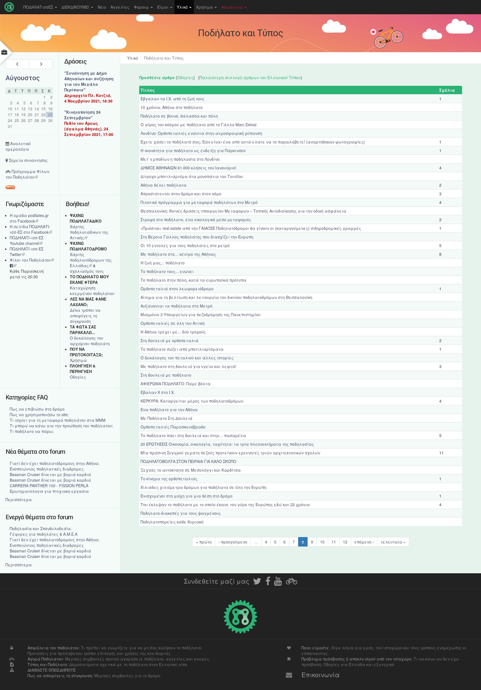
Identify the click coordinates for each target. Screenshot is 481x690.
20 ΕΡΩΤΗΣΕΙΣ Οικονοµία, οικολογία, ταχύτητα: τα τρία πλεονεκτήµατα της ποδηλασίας (227, 444)
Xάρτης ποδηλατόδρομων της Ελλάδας (91, 260)
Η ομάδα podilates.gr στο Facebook (29, 218)
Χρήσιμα (205, 7)
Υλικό (183, 7)
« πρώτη (204, 542)
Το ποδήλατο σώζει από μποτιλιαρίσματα (182, 349)
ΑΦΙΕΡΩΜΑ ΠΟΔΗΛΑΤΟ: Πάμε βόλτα (175, 383)
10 (322, 542)
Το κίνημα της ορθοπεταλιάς (169, 478)
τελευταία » (393, 542)
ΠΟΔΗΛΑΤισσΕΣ (38, 7)
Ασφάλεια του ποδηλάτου (53, 647)
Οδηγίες (185, 77)
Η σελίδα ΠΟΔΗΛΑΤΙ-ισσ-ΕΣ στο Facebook (31, 229)
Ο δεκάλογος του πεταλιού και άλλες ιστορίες (187, 357)
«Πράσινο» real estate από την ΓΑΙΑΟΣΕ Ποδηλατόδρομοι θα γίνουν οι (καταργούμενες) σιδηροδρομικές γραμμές (251, 228)
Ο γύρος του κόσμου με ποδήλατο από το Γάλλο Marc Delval (198, 124)
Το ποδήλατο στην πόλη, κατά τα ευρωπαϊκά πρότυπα (193, 280)
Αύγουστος (23, 78)
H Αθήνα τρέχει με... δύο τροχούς (173, 332)
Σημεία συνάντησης (28, 160)
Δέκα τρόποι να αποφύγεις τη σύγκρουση (85, 315)
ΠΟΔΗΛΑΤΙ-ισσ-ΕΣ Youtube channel (26, 240)
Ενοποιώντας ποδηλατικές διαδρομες (47, 469)
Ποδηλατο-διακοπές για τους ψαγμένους (181, 513)
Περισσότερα (19, 499)
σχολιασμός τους (87, 271)
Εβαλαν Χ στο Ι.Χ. (158, 392)
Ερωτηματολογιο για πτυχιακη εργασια (49, 491)
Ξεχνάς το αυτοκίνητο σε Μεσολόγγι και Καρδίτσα (191, 470)
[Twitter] (257, 583)
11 (334, 542)
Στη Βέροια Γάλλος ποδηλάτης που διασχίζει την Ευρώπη (197, 237)
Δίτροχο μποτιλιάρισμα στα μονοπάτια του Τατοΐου (192, 176)
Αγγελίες (120, 7)
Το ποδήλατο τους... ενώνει (167, 271)
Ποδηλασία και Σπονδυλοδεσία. (41, 528)
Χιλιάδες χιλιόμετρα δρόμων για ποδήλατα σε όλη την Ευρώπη (203, 487)
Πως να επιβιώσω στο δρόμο (37, 409)
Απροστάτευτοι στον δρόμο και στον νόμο (181, 193)
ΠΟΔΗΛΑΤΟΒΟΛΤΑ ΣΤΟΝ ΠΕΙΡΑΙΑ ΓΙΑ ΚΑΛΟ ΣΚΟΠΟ (188, 461)
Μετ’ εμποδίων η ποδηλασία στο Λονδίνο (180, 159)
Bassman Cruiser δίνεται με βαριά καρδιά (50, 474)
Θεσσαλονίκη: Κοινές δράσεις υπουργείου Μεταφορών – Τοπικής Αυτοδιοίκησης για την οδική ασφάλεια (243, 211)
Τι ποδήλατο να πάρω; (32, 431)
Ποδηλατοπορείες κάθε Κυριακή (172, 522)
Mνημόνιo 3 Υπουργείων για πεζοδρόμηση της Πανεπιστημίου (201, 314)
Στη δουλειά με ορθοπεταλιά (169, 340)
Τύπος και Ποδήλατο (47, 664)
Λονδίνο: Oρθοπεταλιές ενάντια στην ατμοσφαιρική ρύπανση (201, 133)
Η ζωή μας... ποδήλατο (163, 262)
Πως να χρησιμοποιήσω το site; (39, 414)
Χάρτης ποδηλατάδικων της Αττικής (89, 232)
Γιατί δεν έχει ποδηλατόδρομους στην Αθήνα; (54, 463)
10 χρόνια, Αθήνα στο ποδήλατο (172, 107)
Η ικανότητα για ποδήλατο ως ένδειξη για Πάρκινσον (193, 150)
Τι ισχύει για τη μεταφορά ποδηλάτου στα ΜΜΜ (57, 420)
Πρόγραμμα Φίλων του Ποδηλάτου (27, 174)
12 (345, 542)
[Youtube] (278, 583)
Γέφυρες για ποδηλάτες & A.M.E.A (43, 534)
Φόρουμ (142, 7)
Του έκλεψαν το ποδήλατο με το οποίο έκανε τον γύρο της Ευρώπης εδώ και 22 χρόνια (225, 504)
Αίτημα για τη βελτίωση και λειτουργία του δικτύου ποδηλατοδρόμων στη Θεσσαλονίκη (226, 297)
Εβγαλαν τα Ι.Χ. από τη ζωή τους (172, 98)
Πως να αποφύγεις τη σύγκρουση (60, 675)
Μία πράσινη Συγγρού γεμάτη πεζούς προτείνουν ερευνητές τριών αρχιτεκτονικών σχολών (230, 452)
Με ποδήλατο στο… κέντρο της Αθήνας (178, 254)
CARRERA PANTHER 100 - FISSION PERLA (49, 485)
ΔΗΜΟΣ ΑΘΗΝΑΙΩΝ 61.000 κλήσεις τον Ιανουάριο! (188, 167)
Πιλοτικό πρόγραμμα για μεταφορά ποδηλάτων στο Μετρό (199, 202)
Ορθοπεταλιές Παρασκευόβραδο (173, 427)
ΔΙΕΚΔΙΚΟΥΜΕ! (76, 7)
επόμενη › (364, 542)
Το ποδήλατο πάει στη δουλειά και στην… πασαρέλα (193, 435)
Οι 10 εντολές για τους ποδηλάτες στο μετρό (185, 245)
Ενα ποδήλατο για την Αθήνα (169, 409)
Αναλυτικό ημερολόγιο (18, 146)
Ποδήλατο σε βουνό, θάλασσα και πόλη (179, 116)
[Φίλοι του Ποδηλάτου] (291, 583)
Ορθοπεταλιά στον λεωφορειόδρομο (177, 288)
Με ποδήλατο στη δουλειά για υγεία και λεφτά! (188, 366)
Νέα (102, 7)
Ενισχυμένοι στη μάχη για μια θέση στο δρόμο (186, 496)
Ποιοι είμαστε (315, 647)
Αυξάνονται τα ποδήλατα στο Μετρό (176, 306)
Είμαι (163, 7)
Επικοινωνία (320, 674)
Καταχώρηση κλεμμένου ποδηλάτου (92, 290)
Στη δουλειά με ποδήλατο (166, 375)
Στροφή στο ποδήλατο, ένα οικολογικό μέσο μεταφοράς (196, 219)
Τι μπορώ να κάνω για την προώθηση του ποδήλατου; (61, 425)
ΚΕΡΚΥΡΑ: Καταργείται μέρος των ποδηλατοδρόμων (192, 401)
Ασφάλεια (232, 7)
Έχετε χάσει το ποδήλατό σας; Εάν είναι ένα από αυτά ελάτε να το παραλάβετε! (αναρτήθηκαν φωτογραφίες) (253, 142)
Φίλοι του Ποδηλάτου (32, 260)
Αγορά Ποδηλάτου (45, 659)
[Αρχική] (10, 7)
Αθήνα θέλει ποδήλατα (163, 185)
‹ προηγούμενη (233, 542)
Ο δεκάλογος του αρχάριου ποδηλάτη (90, 340)
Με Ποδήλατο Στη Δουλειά (166, 418)
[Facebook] (267, 583)
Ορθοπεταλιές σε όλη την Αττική (173, 323)
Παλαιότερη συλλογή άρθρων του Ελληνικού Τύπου (250, 77)
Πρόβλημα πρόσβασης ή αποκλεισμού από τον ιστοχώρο (356, 659)
